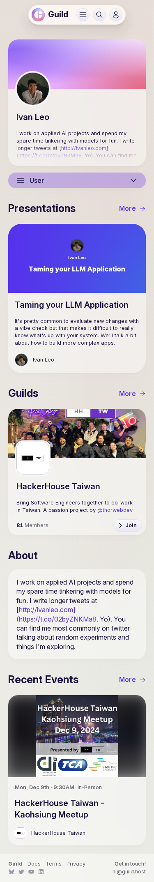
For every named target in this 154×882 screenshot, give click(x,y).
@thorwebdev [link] (115, 510)
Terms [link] (54, 864)
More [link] (127, 208)
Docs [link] (34, 864)
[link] (38, 14)
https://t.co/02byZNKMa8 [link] (50, 155)
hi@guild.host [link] (129, 871)
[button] (83, 14)
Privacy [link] (76, 864)
